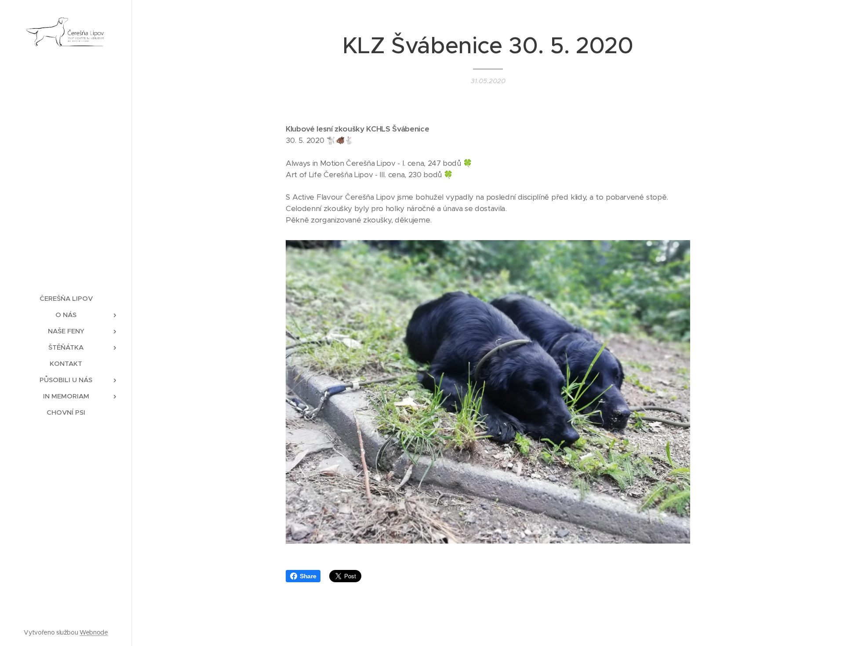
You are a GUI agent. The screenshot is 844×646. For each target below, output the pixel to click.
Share (308, 576)
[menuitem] (66, 298)
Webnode (94, 632)
